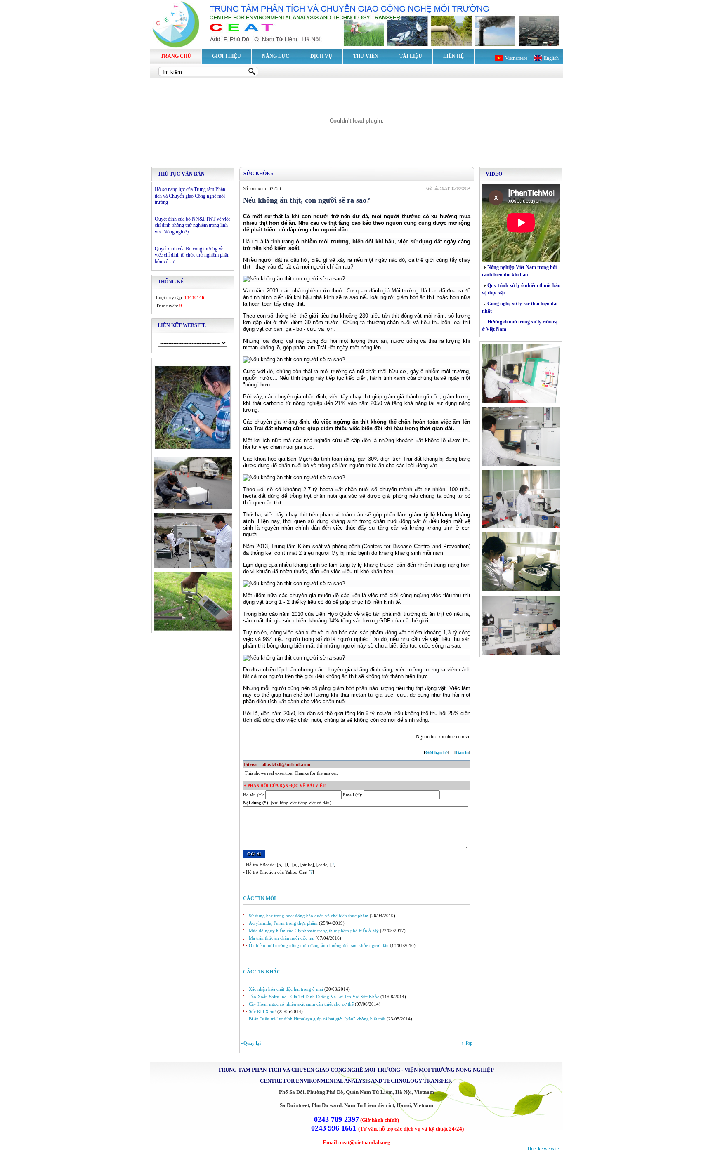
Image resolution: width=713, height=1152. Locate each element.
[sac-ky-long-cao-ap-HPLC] (521, 653)
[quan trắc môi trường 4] (193, 629)
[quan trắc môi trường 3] (193, 566)
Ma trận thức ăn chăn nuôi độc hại (281, 937)
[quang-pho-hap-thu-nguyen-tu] (521, 527)
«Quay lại (251, 1043)
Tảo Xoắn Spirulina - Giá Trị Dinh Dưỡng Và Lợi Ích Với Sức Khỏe (314, 996)
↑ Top (466, 1043)
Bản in (462, 752)
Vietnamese (516, 58)
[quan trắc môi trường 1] (193, 451)
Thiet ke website (543, 1149)
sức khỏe (256, 174)
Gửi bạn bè (436, 752)
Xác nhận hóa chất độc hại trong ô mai (286, 989)
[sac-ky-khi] (521, 464)
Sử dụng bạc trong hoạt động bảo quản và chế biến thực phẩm (308, 915)
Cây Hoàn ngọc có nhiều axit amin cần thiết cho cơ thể (301, 1003)
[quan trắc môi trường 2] (193, 507)
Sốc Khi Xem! (262, 1011)
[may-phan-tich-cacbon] (521, 401)
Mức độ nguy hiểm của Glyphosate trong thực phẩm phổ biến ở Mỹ (314, 930)
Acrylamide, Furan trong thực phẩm (283, 923)
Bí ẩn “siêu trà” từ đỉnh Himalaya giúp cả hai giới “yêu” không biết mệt (317, 1018)
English (551, 58)
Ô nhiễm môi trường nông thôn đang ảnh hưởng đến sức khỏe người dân (319, 945)
